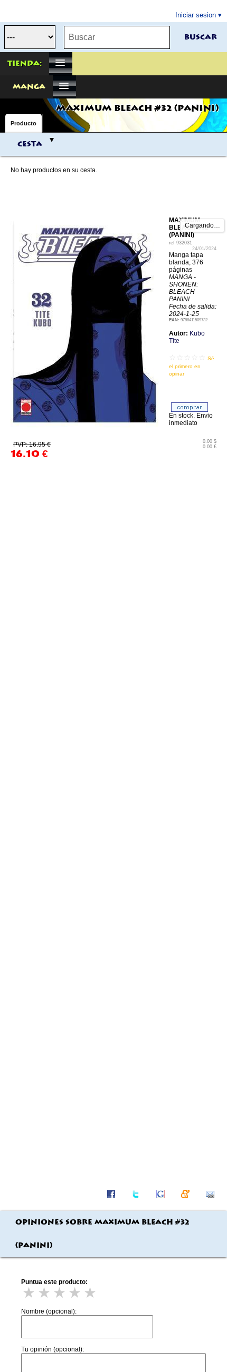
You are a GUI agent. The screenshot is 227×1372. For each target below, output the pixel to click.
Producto (23, 123)
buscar (200, 37)
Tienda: (24, 64)
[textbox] (117, 37)
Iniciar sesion (195, 15)
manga (29, 87)
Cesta (29, 144)
